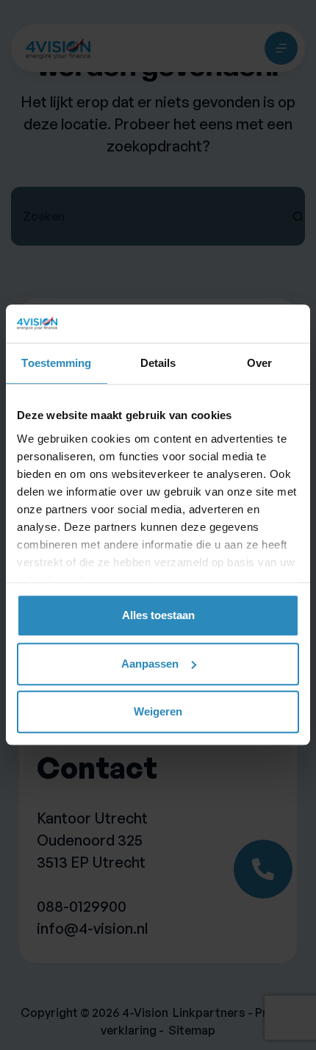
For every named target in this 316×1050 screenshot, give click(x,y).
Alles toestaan (158, 616)
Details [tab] (158, 363)
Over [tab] (259, 363)
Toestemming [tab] (56, 363)
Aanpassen (150, 663)
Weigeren (158, 712)
